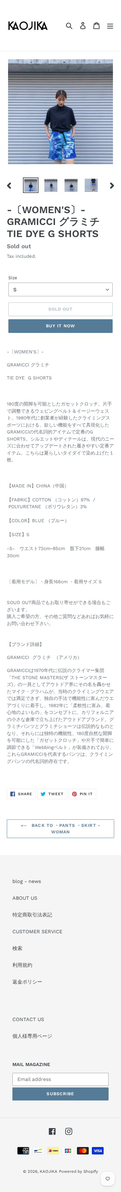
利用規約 (22, 965)
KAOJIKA (48, 1171)
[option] (31, 185)
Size (12, 277)
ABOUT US (24, 898)
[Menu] (110, 26)
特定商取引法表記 (32, 915)
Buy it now (60, 325)
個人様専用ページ (32, 1036)
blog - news (26, 881)
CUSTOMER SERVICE (37, 931)
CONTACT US (28, 1019)
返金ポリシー (27, 982)
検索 (17, 948)
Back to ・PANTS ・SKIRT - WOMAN (65, 828)
